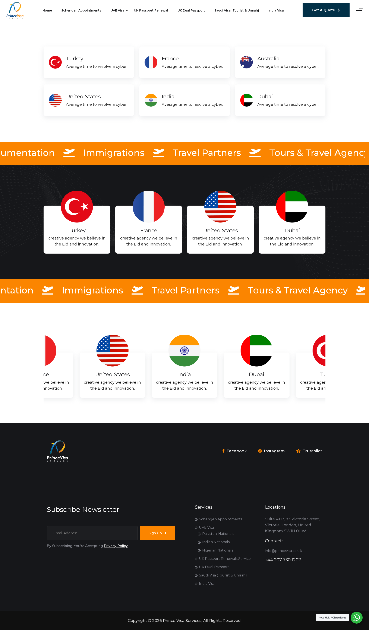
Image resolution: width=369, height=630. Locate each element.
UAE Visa (117, 10)
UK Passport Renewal (151, 10)
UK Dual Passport (191, 10)
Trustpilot (312, 451)
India (168, 96)
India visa (276, 10)
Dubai (265, 96)
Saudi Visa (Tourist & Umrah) (236, 10)
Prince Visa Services (182, 620)
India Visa (207, 584)
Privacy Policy (116, 546)
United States (83, 96)
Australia (268, 58)
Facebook (237, 451)
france (170, 58)
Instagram (274, 451)
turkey (74, 58)
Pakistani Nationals (218, 534)
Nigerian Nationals (217, 550)
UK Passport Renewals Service (225, 559)
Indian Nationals (216, 542)
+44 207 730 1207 (283, 559)
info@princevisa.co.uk (283, 551)
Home (47, 10)
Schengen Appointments (81, 10)
